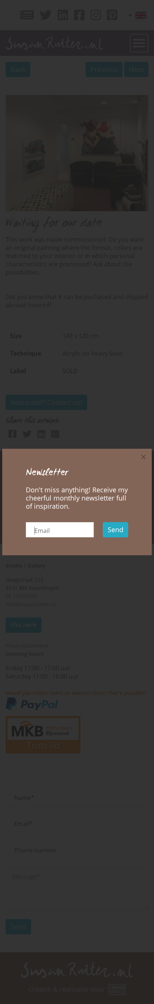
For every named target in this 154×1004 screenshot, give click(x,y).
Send (115, 529)
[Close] (143, 457)
